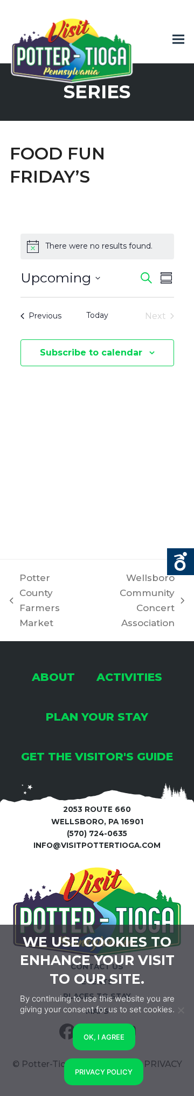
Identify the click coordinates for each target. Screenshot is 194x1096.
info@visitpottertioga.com (97, 845)
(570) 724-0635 (97, 833)
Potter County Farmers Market (35, 600)
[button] (178, 39)
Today (97, 315)
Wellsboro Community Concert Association (132, 600)
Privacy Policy (104, 1072)
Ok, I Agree (104, 1037)
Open (180, 561)
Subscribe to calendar (91, 352)
